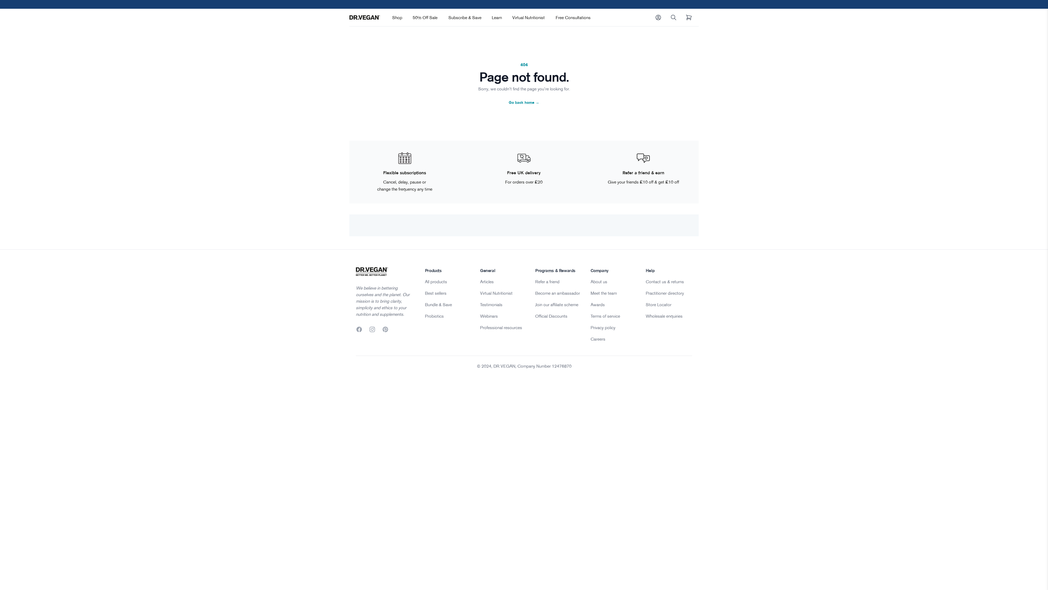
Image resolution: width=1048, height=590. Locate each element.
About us (599, 281)
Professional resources (501, 327)
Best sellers (435, 293)
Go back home (524, 102)
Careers (598, 339)
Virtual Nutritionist (528, 17)
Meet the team (604, 293)
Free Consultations (573, 17)
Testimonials (491, 304)
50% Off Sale (425, 17)
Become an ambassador (557, 293)
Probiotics (434, 316)
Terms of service (605, 316)
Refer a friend (547, 281)
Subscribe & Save (464, 17)
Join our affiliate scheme (556, 304)
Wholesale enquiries (664, 316)
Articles (487, 281)
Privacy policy (603, 327)
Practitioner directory (665, 293)
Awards (598, 304)
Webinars (489, 316)
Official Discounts (551, 316)
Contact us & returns (665, 281)
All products (436, 281)
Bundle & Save (438, 304)
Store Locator (658, 304)
